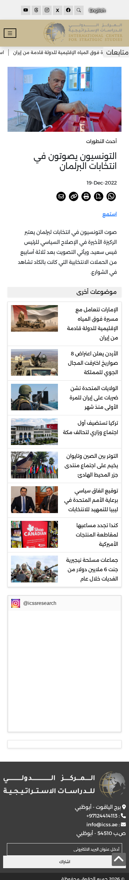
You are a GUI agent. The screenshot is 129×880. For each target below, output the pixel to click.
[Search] (79, 10)
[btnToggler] (10, 33)
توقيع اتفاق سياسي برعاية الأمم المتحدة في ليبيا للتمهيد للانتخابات (91, 500)
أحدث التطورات (101, 141)
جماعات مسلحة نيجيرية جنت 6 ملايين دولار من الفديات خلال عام (92, 569)
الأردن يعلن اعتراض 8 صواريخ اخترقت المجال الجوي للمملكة (93, 363)
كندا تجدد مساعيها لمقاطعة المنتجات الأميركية (97, 534)
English (97, 10)
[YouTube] (25, 10)
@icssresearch (39, 603)
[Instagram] (47, 10)
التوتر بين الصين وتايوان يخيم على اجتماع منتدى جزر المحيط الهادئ (91, 465)
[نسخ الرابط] (73, 196)
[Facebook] (68, 10)
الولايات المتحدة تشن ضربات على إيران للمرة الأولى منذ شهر (94, 397)
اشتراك (64, 861)
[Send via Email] (61, 196)
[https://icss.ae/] (64, 784)
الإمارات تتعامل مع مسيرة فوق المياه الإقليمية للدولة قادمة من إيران (92, 324)
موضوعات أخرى (96, 292)
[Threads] (36, 10)
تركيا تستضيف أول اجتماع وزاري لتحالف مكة (90, 427)
